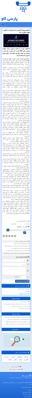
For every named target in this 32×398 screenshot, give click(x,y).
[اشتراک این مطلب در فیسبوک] (12, 236)
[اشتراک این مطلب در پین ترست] (6, 236)
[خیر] (24, 232)
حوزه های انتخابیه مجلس (24, 288)
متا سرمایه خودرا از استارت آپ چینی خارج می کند (21, 306)
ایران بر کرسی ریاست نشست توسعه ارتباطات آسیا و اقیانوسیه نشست (17, 304)
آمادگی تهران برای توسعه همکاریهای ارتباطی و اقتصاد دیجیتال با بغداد (17, 317)
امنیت (20, 359)
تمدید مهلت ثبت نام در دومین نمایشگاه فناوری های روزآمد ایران (17, 250)
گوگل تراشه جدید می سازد (25, 302)
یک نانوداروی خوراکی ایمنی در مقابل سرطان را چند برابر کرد (19, 319)
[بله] (7, 230)
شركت (19, 226)
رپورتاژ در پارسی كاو (27, 394)
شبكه (10, 359)
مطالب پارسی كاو (28, 396)
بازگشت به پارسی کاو (16, 369)
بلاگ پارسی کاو (15, 366)
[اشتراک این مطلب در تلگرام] (15, 236)
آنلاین (15, 359)
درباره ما (29, 390)
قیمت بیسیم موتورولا (24, 293)
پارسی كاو (9, 18)
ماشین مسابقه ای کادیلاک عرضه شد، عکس (21, 244)
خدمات (7, 357)
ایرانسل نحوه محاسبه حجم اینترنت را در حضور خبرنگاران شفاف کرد (17, 324)
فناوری (26, 359)
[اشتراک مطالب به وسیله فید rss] (3, 236)
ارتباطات (19, 357)
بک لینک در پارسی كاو (26, 392)
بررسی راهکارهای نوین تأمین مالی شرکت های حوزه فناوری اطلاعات (18, 322)
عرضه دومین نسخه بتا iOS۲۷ (24, 308)
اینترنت (13, 357)
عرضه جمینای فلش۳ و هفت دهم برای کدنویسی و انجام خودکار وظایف (16, 246)
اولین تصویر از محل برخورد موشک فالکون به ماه (20, 248)
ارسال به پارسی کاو (21, 281)
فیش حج (28, 291)
